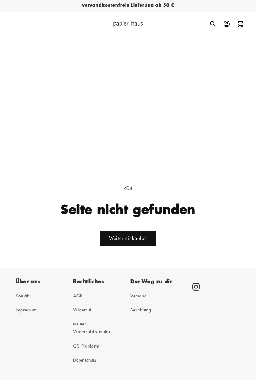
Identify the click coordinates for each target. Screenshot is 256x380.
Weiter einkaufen (128, 238)
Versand (138, 296)
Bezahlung (140, 310)
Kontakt (23, 296)
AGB (77, 296)
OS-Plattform (86, 346)
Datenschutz (85, 360)
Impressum (26, 310)
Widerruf (82, 310)
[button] (13, 24)
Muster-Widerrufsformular (92, 328)
